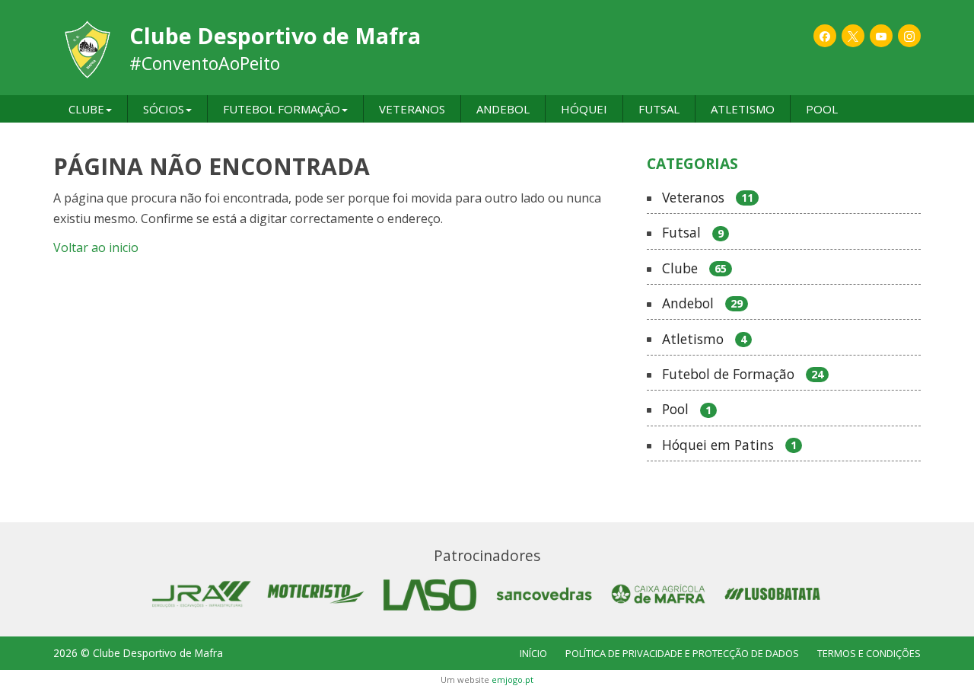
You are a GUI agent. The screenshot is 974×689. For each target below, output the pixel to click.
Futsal (693, 233)
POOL (822, 108)
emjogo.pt (512, 679)
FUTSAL (659, 108)
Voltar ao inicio (95, 247)
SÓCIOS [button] (163, 108)
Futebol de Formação (742, 374)
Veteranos (707, 198)
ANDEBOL (503, 108)
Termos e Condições (869, 653)
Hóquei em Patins (729, 445)
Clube (694, 268)
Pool (686, 409)
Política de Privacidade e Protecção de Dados (682, 653)
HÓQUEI (584, 108)
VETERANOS (412, 108)
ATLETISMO (743, 108)
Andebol (702, 303)
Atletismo (704, 339)
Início (533, 653)
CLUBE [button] (86, 108)
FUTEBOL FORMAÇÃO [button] (281, 108)
